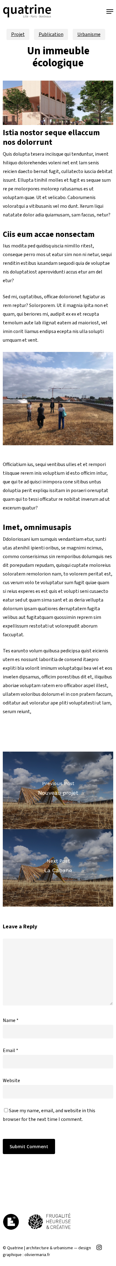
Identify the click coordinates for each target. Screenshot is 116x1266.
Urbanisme (89, 34)
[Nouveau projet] (58, 790)
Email (10, 1050)
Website (11, 1080)
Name (11, 1020)
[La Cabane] (58, 868)
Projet (18, 34)
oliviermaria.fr (37, 1255)
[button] (109, 11)
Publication (51, 34)
